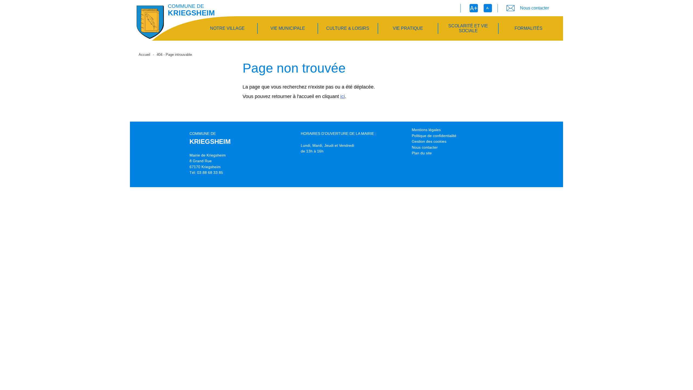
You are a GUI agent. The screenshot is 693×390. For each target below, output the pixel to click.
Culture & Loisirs (347, 28)
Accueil (144, 55)
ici (342, 96)
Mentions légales (426, 130)
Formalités (528, 28)
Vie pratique (408, 28)
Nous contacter (425, 147)
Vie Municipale (287, 28)
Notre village (227, 28)
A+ (474, 8)
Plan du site (422, 153)
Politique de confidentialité (434, 136)
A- (487, 8)
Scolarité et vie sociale (468, 28)
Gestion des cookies (429, 141)
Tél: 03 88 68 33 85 (206, 172)
